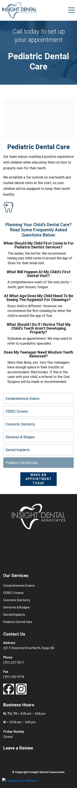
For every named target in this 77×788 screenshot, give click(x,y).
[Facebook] (8, 689)
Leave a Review (18, 748)
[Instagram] (21, 689)
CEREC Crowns (17, 411)
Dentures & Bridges (20, 437)
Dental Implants (18, 450)
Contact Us (14, 634)
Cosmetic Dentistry (20, 424)
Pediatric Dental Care (22, 463)
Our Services (15, 575)
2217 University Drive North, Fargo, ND (28, 648)
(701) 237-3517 (13, 662)
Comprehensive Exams (22, 399)
